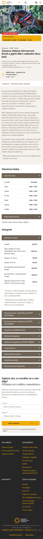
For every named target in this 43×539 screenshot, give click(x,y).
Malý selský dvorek (11, 217)
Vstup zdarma (9, 348)
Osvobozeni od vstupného (14, 366)
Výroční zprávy (28, 450)
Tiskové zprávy (7, 447)
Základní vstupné (11, 238)
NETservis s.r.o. (30, 530)
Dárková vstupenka (12, 336)
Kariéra (25, 484)
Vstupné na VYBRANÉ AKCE (14, 330)
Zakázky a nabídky (29, 457)
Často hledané (29, 479)
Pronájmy (26, 487)
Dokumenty (27, 442)
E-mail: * (5, 403)
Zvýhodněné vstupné (12, 354)
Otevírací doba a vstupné (20, 84)
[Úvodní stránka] (7, 3)
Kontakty (6, 479)
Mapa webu (29, 535)
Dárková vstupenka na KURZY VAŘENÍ (19, 342)
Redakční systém (8, 530)
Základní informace (30, 447)
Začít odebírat (14, 423)
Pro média (6, 442)
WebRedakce (18, 530)
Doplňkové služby (11, 360)
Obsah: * (5, 412)
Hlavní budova (9, 176)
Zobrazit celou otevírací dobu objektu (15, 222)
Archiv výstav (27, 510)
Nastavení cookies (15, 535)
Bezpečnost (27, 467)
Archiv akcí (26, 507)
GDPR (24, 464)
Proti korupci (27, 460)
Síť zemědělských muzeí (31, 497)
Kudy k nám (10, 77)
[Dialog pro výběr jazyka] (36, 3)
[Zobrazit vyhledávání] (19, 3)
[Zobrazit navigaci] (40, 2)
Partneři (25, 491)
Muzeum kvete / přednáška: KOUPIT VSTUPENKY (18, 314)
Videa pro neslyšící (29, 494)
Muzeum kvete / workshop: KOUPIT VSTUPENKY (18, 322)
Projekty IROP (27, 454)
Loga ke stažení (8, 454)
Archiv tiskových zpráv (10, 450)
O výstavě (5, 84)
